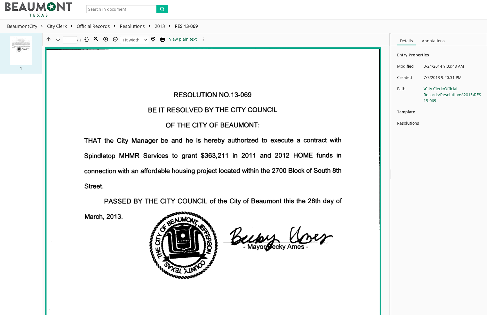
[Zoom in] (105, 39)
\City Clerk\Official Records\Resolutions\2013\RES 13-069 (452, 94)
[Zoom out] (115, 39)
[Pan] (86, 39)
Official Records (94, 26)
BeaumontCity (22, 26)
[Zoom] (96, 39)
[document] (439, 174)
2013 (160, 26)
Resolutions (133, 26)
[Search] (162, 9)
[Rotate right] (153, 39)
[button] (21, 53)
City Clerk (57, 26)
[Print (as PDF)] (162, 39)
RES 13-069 (186, 26)
